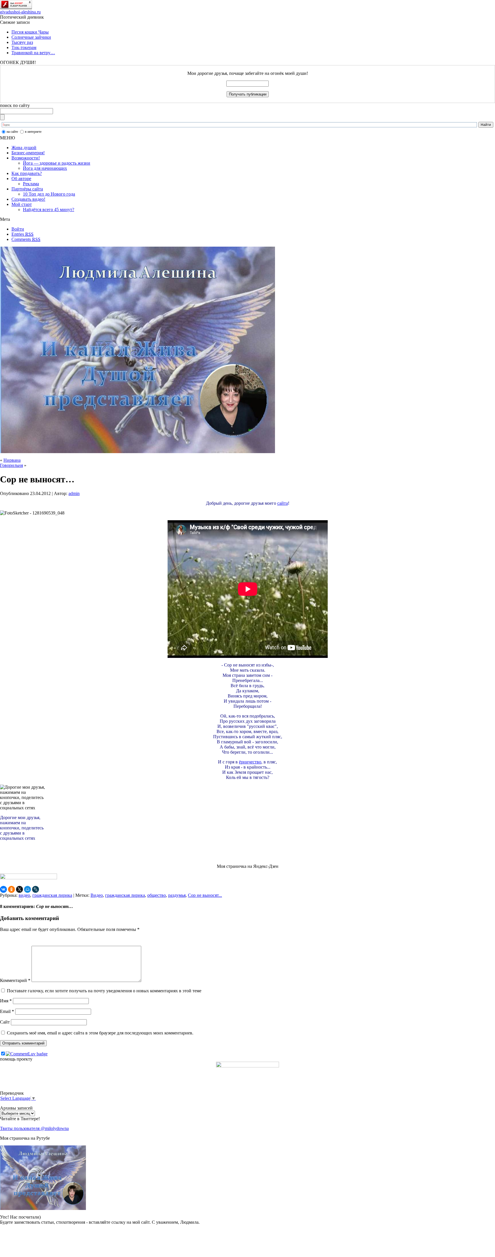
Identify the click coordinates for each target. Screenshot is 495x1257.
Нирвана (12, 460)
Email (7, 1011)
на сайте (12, 132)
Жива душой (23, 147)
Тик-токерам (23, 47)
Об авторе (21, 178)
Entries (22, 234)
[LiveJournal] (35, 889)
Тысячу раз (22, 42)
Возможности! (25, 157)
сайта (282, 503)
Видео (97, 895)
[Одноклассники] (11, 889)
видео (24, 895)
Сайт (5, 1022)
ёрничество (250, 761)
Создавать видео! (28, 199)
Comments (25, 239)
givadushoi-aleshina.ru (20, 11)
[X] (19, 889)
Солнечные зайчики (31, 37)
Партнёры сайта (27, 188)
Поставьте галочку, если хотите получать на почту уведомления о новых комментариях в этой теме (104, 990)
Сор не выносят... (205, 895)
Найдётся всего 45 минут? (48, 209)
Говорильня (11, 465)
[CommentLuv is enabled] (27, 1053)
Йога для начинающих (45, 168)
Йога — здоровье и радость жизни (56, 163)
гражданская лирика (52, 895)
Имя (6, 1000)
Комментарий (15, 980)
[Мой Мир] (27, 889)
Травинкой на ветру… (33, 52)
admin (74, 493)
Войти (17, 229)
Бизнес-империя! (28, 152)
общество (156, 895)
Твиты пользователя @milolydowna (34, 1128)
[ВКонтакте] (3, 889)
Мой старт (21, 204)
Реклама (31, 183)
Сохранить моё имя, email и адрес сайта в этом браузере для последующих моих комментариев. (100, 1032)
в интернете (33, 132)
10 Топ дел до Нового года (49, 194)
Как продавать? (26, 173)
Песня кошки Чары (30, 32)
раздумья (177, 895)
